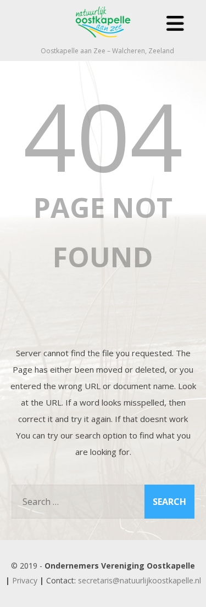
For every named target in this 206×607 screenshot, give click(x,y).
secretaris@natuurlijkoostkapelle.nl (139, 580)
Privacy (24, 580)
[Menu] (175, 23)
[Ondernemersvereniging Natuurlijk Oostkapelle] (103, 40)
